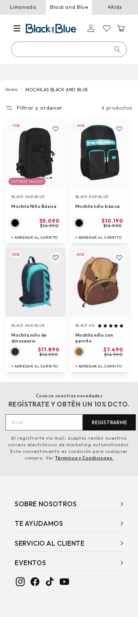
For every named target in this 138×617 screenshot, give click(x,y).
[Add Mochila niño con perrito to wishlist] (119, 257)
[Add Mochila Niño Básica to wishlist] (55, 129)
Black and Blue (69, 7)
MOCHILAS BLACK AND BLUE (56, 89)
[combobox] (69, 49)
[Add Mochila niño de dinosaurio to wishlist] (55, 257)
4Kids (115, 7)
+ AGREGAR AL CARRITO (34, 237)
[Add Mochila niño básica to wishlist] (119, 129)
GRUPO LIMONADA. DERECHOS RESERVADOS (70, 610)
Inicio (12, 89)
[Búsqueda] (117, 49)
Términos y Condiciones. (84, 458)
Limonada (23, 7)
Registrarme (109, 422)
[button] (17, 28)
